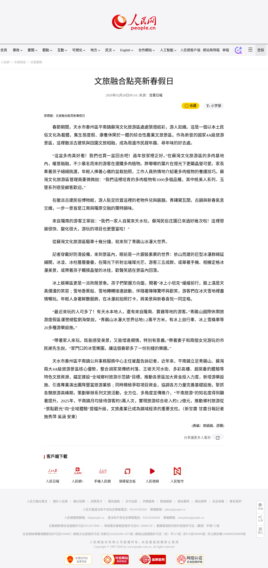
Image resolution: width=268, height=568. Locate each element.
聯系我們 (235, 501)
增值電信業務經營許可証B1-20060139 (128, 525)
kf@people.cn (96, 517)
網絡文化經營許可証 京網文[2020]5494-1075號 (103, 534)
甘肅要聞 (36, 62)
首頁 (3, 50)
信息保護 (218, 501)
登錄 (260, 50)
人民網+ (78, 481)
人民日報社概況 (37, 501)
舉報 (225, 50)
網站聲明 (183, 501)
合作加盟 (131, 501)
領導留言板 (127, 481)
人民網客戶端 (190, 50)
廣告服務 (114, 501)
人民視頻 (152, 481)
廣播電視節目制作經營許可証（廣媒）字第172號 (187, 525)
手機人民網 (102, 481)
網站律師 (201, 501)
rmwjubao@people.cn (191, 517)
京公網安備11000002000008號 (226, 534)
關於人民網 (60, 501)
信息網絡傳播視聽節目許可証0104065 (47, 534)
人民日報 (52, 481)
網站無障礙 (211, 50)
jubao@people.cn (175, 509)
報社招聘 (79, 501)
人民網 (5, 62)
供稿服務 (149, 501)
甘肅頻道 (20, 62)
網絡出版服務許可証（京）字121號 (158, 534)
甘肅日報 (155, 95)
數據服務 (166, 501)
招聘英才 (96, 501)
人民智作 (177, 481)
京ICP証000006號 (194, 534)
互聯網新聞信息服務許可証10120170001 (74, 525)
